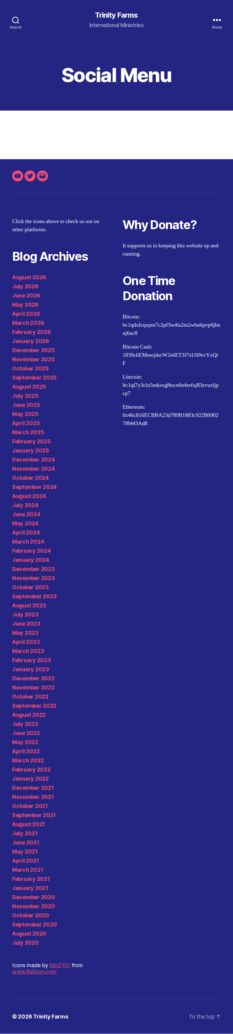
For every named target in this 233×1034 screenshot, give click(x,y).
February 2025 (31, 441)
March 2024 (28, 541)
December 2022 (33, 678)
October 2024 (30, 478)
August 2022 (29, 715)
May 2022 (25, 742)
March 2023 (28, 651)
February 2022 (31, 769)
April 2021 (25, 860)
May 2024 (25, 523)
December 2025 (33, 350)
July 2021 (25, 833)
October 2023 (30, 587)
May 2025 (25, 414)
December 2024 (33, 459)
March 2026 (28, 323)
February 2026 (31, 332)
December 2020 (33, 897)
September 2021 (34, 815)
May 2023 (25, 633)
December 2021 (33, 788)
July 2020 (25, 943)
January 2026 (30, 341)
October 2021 (30, 806)
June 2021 (25, 842)
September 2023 (34, 596)
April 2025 (26, 423)
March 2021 (27, 870)
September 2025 (34, 377)
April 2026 (26, 314)
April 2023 (26, 642)
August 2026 (29, 277)
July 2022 (25, 724)
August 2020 (29, 933)
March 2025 (28, 432)
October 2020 (30, 915)
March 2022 (28, 760)
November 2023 (33, 578)
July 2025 (25, 396)
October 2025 (30, 368)
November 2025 (33, 359)
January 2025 (30, 450)
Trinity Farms (116, 15)
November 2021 (33, 797)
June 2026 (26, 295)
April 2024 (26, 532)
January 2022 (30, 778)
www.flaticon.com (34, 971)
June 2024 (26, 514)
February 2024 (31, 551)
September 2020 (34, 924)
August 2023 (29, 605)
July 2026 (25, 286)
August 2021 (28, 824)
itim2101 (59, 965)
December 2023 (33, 569)
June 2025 (26, 405)
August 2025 (29, 386)
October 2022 (30, 696)
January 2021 (30, 888)
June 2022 (26, 733)
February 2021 (31, 879)
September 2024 (34, 487)
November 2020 (33, 906)
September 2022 (34, 706)
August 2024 (29, 496)
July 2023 (25, 614)
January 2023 (30, 669)
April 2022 (25, 751)
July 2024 (25, 505)
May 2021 (25, 851)
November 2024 (33, 468)
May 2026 (25, 304)
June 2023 (26, 623)
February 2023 (31, 660)
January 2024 (30, 560)
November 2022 (33, 687)
